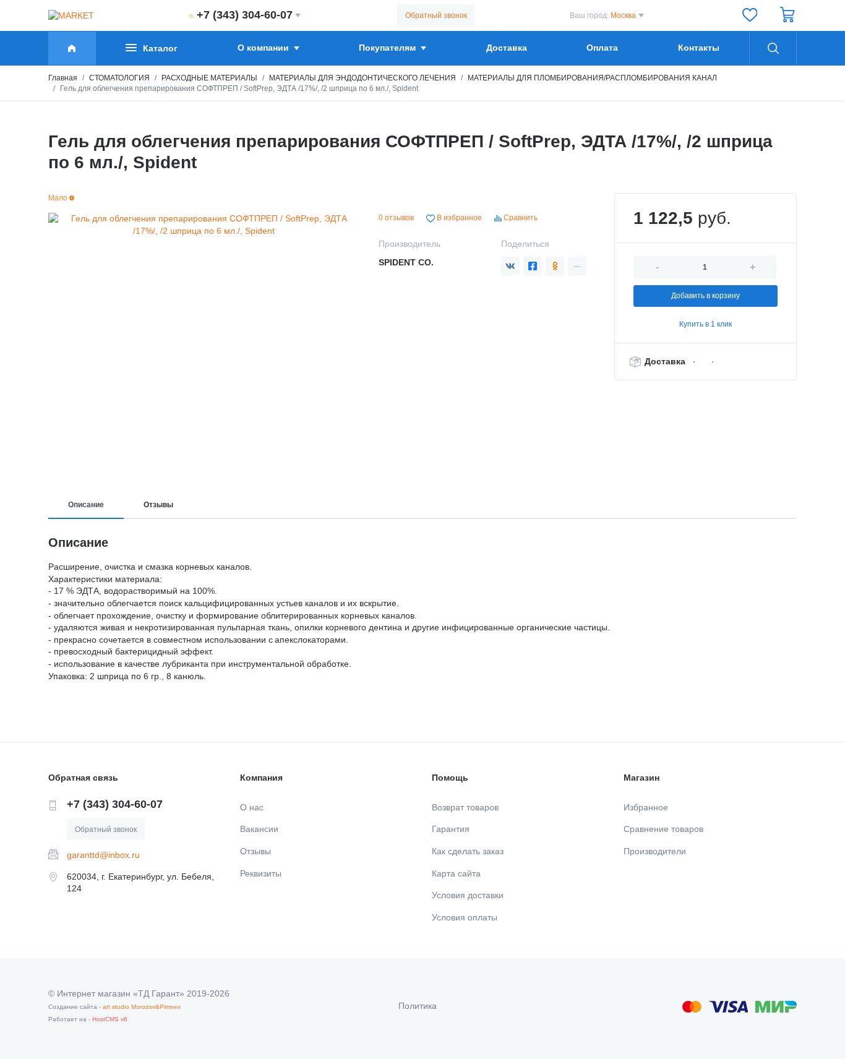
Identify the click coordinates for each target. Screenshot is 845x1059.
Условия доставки (468, 895)
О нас (252, 807)
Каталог (160, 48)
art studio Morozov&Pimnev (142, 1006)
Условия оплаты (464, 917)
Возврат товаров (465, 807)
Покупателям (387, 48)
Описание (86, 504)
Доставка (506, 48)
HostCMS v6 (109, 1019)
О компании (263, 48)
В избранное (458, 217)
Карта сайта (456, 873)
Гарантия (451, 829)
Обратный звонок (436, 15)
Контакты (698, 48)
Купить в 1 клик (705, 324)
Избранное (646, 807)
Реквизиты (260, 873)
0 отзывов (396, 217)
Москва (623, 15)
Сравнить (520, 217)
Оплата (602, 48)
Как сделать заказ (468, 851)
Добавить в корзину (705, 295)
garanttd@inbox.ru (103, 855)
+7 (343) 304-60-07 (245, 15)
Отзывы (158, 504)
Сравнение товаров (663, 829)
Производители (655, 851)
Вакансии (259, 829)
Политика (417, 1006)
